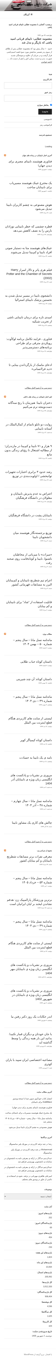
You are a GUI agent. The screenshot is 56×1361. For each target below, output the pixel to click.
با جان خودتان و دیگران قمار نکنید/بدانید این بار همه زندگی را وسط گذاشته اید (30, 1038)
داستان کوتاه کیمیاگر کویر (36, 740)
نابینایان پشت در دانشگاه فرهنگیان (30, 515)
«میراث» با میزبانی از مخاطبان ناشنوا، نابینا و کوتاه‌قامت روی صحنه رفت (29, 559)
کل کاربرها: (47, 1321)
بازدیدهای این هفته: (43, 1252)
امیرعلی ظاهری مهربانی (41, 1176)
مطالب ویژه (47, 634)
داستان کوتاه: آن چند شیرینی (34, 679)
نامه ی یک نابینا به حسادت (35, 757)
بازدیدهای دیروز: (45, 1233)
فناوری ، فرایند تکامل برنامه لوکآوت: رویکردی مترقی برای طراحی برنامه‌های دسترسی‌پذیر (29, 343)
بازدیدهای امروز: (44, 1213)
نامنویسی (48, 119)
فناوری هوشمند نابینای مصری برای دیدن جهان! (32, 1107)
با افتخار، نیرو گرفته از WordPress (38, 1354)
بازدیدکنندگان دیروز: (43, 1243)
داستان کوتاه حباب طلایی (36, 661)
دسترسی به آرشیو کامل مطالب (38, 388)
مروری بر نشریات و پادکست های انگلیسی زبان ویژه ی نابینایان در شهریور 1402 (31, 995)
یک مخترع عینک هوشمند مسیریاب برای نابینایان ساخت (28, 1113)
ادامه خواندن (46, 62)
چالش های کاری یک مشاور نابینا (32, 822)
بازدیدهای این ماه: (44, 1262)
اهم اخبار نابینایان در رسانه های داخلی (37, 397)
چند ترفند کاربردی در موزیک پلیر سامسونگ (27, 1144)
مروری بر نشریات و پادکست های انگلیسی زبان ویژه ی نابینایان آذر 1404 (31, 779)
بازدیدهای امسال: (44, 1272)
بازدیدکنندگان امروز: (43, 1223)
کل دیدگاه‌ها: (46, 1312)
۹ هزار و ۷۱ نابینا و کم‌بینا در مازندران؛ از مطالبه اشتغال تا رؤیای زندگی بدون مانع (28, 450)
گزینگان (27, 14)
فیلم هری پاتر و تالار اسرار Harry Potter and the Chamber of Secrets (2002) (29, 274)
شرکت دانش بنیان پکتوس (34, 4)
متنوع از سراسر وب (44, 851)
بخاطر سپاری (43, 105)
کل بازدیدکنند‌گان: (44, 1292)
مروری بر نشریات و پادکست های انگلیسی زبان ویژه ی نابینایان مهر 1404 (31, 969)
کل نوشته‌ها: (46, 1302)
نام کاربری (47, 79)
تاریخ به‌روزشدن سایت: (42, 1331)
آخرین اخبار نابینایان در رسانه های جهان (37, 155)
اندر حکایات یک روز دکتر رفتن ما (31, 1016)
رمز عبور (48, 92)
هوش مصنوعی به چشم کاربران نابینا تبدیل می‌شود (30, 1127)
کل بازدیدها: (46, 1282)
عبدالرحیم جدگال (44, 1167)
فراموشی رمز (46, 125)
